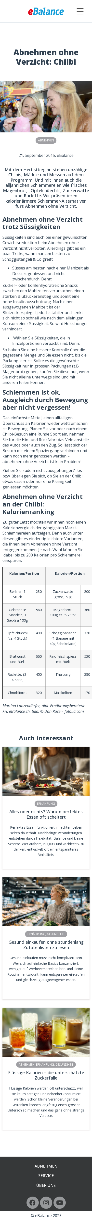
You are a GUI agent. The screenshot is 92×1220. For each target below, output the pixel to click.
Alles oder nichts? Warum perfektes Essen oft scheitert (46, 814)
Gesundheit (56, 934)
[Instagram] (46, 1203)
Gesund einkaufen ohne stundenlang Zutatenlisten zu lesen (46, 944)
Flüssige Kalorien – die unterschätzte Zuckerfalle (46, 1075)
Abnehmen (46, 140)
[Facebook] (32, 1203)
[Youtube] (59, 1203)
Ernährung (46, 804)
